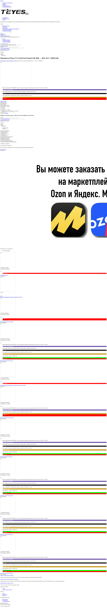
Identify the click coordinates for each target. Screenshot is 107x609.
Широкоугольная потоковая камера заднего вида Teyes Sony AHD (12, 385)
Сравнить (6, 113)
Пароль (1, 48)
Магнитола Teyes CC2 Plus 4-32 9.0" (7, 417)
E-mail (1, 112)
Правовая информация (7, 6)
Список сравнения (6, 39)
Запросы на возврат (6, 40)
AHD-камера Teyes (4, 275)
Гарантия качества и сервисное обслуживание (9, 579)
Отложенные (5, 600)
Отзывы (4, 3)
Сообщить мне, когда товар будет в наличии (10, 111)
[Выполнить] (13, 112)
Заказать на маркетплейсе (7, 2)
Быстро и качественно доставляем (6, 575)
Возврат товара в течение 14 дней (6, 583)
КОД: (1, 103)
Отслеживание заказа (4, 44)
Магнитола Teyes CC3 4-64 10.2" (6, 534)
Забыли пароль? (6, 48)
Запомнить (4, 55)
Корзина (2, 35)
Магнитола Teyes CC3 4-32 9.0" (6, 456)
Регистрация (5, 45)
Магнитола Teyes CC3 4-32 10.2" (6, 360)
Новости (4, 595)
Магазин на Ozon (6, 18)
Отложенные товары (7, 41)
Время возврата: (3, 105)
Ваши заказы (5, 599)
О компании (5, 17)
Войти (1, 45)
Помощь (4, 19)
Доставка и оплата (6, 5)
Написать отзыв (3, 101)
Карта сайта (5, 594)
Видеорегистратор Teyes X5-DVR (6, 321)
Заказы (4, 38)
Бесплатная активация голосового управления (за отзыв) (11, 297)
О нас (4, 593)
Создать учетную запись (5, 49)
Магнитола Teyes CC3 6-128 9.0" (6, 573)
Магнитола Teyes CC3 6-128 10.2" (6, 495)
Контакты (4, 4)
